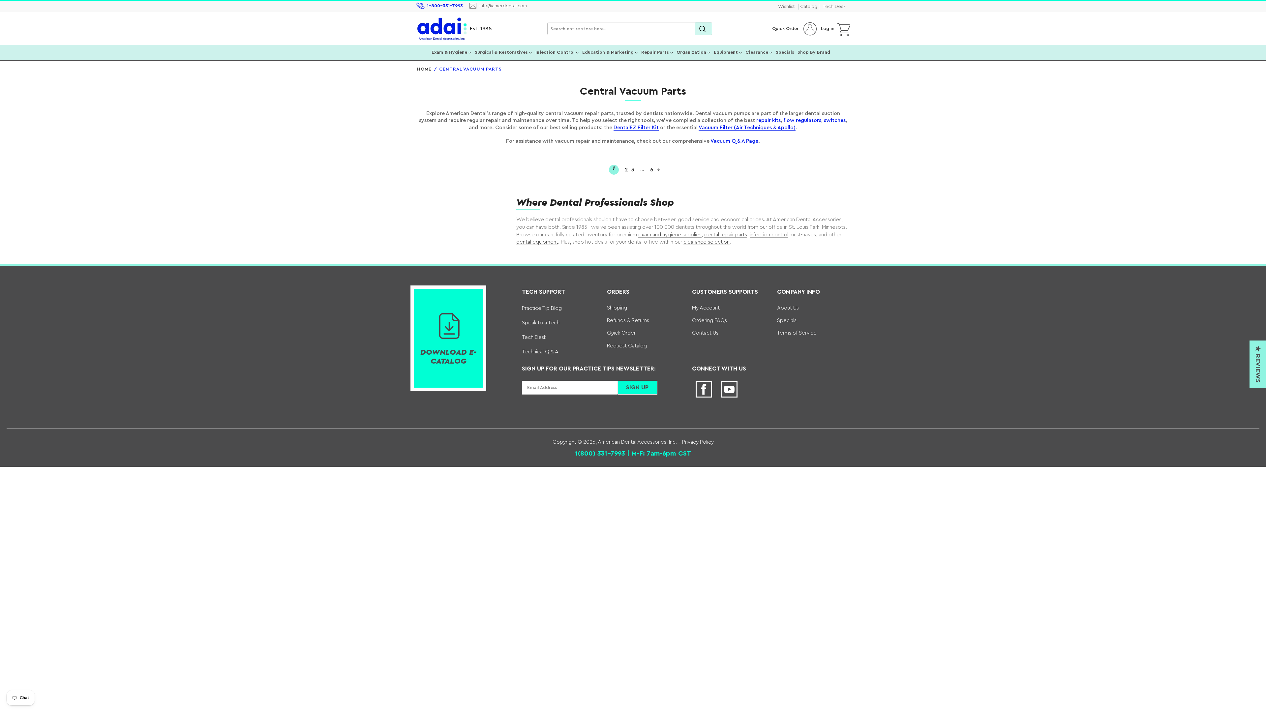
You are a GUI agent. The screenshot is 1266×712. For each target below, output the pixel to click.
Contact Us (705, 333)
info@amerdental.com (503, 6)
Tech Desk (834, 6)
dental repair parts (725, 234)
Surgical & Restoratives (501, 52)
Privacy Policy (697, 442)
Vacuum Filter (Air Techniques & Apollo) (747, 127)
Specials (785, 52)
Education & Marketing (608, 52)
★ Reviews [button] (1257, 364)
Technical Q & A (540, 351)
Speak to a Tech (540, 322)
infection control (769, 234)
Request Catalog (627, 345)
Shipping (617, 308)
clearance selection (706, 242)
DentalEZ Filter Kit (636, 127)
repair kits (768, 120)
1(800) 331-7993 (600, 453)
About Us (788, 308)
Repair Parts (655, 52)
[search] (703, 29)
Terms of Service (797, 333)
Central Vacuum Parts (470, 69)
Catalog (808, 6)
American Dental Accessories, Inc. (637, 442)
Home (424, 69)
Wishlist (786, 6)
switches (835, 120)
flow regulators (802, 120)
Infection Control (555, 52)
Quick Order (785, 28)
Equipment (726, 52)
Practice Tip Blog (542, 308)
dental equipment (537, 242)
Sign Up (637, 387)
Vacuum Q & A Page (734, 141)
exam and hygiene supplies (670, 234)
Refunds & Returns (628, 320)
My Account (706, 308)
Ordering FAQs (709, 320)
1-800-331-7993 (445, 6)
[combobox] (630, 29)
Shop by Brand (814, 52)
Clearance (756, 52)
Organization (691, 52)
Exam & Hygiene (449, 52)
